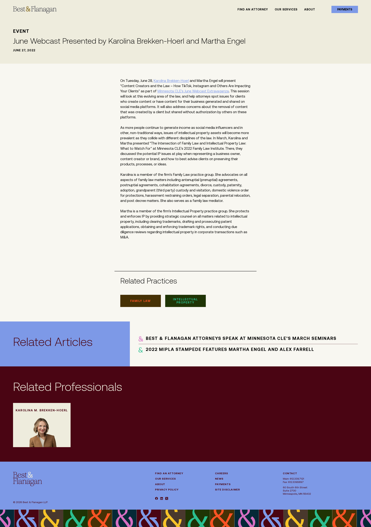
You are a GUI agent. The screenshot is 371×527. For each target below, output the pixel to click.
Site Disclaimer (227, 489)
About (309, 9)
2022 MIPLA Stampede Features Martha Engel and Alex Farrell (230, 349)
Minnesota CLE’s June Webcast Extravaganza (193, 91)
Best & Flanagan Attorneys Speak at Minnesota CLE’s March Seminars (241, 338)
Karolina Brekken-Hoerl (171, 81)
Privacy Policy (167, 489)
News (219, 478)
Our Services (286, 9)
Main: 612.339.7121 (293, 478)
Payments (344, 9)
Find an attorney (253, 9)
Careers (221, 473)
